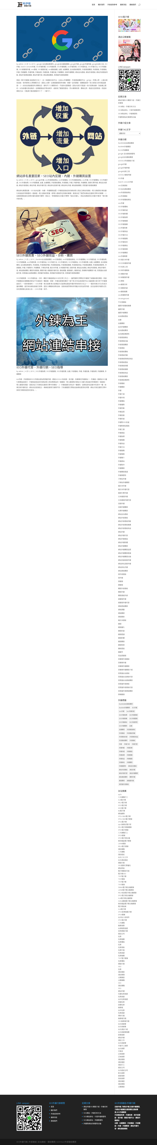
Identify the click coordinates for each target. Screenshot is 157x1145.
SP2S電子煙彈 (123, 830)
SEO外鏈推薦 (62, 67)
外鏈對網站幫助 (123, 426)
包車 (119, 936)
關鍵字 (120, 652)
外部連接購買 (87, 69)
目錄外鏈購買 (69, 72)
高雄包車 (121, 1002)
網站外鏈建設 (123, 539)
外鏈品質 (38, 72)
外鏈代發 (134, 744)
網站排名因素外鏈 (53, 185)
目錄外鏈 (73, 268)
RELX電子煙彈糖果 (125, 827)
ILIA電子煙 (122, 800)
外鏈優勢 (24, 72)
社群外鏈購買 (123, 510)
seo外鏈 (85, 180)
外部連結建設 (55, 265)
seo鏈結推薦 (53, 69)
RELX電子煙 (122, 802)
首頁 (93, 5)
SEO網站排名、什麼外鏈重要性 (129, 110)
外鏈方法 (121, 447)
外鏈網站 (121, 461)
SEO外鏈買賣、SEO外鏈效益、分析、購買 (44, 255)
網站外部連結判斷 (124, 521)
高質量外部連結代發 (57, 273)
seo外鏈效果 (72, 67)
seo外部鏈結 (63, 180)
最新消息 (123, 5)
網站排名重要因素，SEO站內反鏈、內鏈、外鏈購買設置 (53, 176)
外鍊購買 (121, 387)
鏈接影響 (121, 638)
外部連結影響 (123, 366)
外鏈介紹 (121, 394)
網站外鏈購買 (123, 546)
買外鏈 (120, 578)
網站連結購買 (48, 75)
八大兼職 (121, 852)
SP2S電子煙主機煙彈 (125, 895)
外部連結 (96, 69)
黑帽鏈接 (121, 694)
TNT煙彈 (121, 879)
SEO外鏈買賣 (83, 262)
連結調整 (63, 270)
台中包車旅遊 (123, 999)
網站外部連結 (91, 72)
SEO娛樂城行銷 (123, 1021)
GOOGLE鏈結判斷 (124, 175)
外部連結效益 (76, 265)
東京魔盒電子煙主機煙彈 (127, 903)
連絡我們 (133, 5)
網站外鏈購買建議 (124, 553)
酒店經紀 (121, 854)
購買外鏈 (43, 270)
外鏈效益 (121, 443)
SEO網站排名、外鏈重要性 (127, 113)
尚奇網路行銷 (123, 931)
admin (21, 64)
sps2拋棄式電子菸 (124, 824)
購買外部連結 (34, 270)
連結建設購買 (123, 606)
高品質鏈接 (122, 655)
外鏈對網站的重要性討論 (127, 117)
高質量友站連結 (123, 673)
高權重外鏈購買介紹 (89, 270)
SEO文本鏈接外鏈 (124, 263)
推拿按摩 (121, 925)
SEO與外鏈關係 (123, 270)
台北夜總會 (122, 1024)
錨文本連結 (122, 620)
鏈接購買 (121, 641)
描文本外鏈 (54, 268)
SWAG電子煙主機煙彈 (126, 887)
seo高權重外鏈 (123, 295)
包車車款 (121, 947)
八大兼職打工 (123, 797)
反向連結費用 (123, 330)
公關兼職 (121, 980)
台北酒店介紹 (123, 1029)
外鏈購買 (60, 72)
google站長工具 (98, 64)
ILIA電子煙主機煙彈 (125, 898)
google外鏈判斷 (85, 64)
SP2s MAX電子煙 (124, 816)
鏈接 (119, 624)
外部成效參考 (112, 5)
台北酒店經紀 (123, 860)
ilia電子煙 (121, 811)
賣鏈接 (120, 585)
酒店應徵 (121, 975)
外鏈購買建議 (123, 472)
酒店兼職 (121, 849)
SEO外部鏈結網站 (75, 180)
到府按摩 (121, 1078)
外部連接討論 (123, 341)
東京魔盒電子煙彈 (124, 841)
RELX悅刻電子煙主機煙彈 (127, 893)
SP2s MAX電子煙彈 (125, 819)
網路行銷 (121, 863)
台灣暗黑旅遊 (123, 928)
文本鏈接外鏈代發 (124, 500)
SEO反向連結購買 (124, 189)
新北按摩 (121, 1073)
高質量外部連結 (43, 273)
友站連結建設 (123, 316)
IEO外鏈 (121, 178)
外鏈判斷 (31, 72)
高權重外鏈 (122, 662)
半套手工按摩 (123, 1046)
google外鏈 (74, 64)
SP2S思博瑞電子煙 (125, 912)
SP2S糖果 (121, 914)
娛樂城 (120, 1007)
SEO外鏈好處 (91, 259)
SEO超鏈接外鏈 (24, 69)
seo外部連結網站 (51, 180)
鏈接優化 (70, 270)
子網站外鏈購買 (123, 482)
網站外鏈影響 (123, 542)
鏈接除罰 (121, 645)
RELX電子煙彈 (123, 846)
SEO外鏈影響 (41, 67)
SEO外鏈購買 (123, 252)
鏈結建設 (121, 648)
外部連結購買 (87, 265)
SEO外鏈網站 (73, 262)
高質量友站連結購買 (29, 273)
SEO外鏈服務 (51, 371)
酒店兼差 (121, 972)
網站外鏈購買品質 (124, 549)
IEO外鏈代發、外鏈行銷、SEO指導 (39, 367)
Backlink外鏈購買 (124, 146)
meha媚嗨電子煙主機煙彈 (127, 901)
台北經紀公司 (123, 1070)
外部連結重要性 (98, 265)
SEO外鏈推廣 (34, 182)
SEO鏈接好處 (42, 69)
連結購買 (121, 613)
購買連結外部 (123, 595)
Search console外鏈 (28, 67)
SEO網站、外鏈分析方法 (127, 106)
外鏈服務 (121, 450)
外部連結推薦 (66, 265)
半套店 (120, 1051)
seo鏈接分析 (122, 284)
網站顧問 (121, 813)
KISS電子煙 (122, 808)
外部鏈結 (103, 69)
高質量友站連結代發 (125, 677)
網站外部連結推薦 (25, 75)
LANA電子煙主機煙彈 (126, 890)
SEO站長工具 (123, 267)
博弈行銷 (121, 1016)
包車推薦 (121, 939)
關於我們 (101, 5)
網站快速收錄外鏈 (124, 560)
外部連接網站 (123, 337)
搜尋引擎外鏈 (93, 182)
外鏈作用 (121, 397)
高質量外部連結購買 (61, 75)
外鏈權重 (101, 371)
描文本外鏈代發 (123, 489)
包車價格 (121, 942)
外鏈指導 (93, 371)
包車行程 (121, 950)
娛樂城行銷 (122, 1018)
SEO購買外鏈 (123, 274)
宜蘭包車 (121, 1005)
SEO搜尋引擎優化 (124, 865)
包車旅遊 (121, 953)
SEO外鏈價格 (94, 180)
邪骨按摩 (121, 1035)
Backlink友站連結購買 (44, 259)
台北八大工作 (123, 857)
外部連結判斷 (45, 265)
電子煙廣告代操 (123, 871)
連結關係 (121, 617)
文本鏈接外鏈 (64, 268)
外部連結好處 (123, 737)
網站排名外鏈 (66, 185)
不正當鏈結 (122, 302)
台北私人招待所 (123, 917)
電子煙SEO (122, 874)
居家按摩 (121, 1076)
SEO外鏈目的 (62, 262)
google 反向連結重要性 (45, 64)
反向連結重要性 (75, 69)
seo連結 (34, 69)
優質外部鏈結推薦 (124, 305)
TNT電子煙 (122, 876)
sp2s (120, 794)
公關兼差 (121, 977)
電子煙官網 (122, 906)
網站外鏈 (33, 185)
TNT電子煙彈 (123, 958)
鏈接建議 (121, 634)
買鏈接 (120, 581)
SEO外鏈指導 (51, 67)
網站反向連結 (80, 72)
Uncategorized (123, 298)
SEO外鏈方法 (93, 67)
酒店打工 (121, 1065)
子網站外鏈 (45, 268)
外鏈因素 (46, 72)
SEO (119, 966)
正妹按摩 (121, 1054)
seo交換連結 (57, 259)
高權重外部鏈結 (123, 659)
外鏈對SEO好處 (123, 422)
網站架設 (121, 868)
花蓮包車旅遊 (123, 994)
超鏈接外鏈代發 (53, 270)
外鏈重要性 (122, 475)
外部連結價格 (56, 182)
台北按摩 (121, 1048)
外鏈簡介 (121, 457)
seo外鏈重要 (122, 256)
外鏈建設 (121, 433)
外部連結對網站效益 (125, 359)
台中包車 (121, 1010)
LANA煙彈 (122, 843)
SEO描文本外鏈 (123, 259)
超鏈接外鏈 (122, 599)
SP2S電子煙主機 (124, 838)
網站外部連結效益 (124, 528)
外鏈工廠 (121, 429)
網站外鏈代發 (37, 75)
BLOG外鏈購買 (123, 150)
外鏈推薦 (121, 440)
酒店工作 (121, 1040)
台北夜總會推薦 (123, 1032)
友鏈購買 (66, 69)
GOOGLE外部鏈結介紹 (126, 161)
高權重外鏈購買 (123, 666)
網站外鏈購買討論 (124, 556)
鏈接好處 (77, 270)
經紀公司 (121, 934)
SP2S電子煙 (122, 805)
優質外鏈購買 (123, 313)
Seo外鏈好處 (130, 711)
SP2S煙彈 (121, 835)
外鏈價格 (121, 401)
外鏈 (18, 72)
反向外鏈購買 (123, 327)
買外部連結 (122, 574)
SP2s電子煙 (122, 822)
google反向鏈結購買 (62, 64)
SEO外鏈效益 (82, 67)
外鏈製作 (29, 268)
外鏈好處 (53, 72)
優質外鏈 (121, 309)
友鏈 (60, 69)
